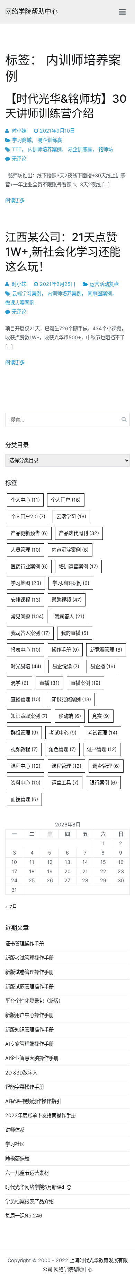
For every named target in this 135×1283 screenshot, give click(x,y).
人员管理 (25, 550)
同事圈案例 (100, 293)
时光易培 (26, 666)
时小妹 (19, 131)
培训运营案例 (78, 566)
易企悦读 (65, 666)
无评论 (19, 159)
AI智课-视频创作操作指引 (33, 1101)
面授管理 (24, 799)
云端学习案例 (26, 293)
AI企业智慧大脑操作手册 (31, 1058)
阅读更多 (15, 200)
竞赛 (101, 716)
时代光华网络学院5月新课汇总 (38, 1187)
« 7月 (11, 907)
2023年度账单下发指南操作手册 (40, 1115)
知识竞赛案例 (71, 699)
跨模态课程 (17, 1158)
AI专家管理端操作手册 (29, 1044)
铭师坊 (105, 149)
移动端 (69, 716)
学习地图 (26, 583)
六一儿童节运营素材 (27, 1173)
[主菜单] (122, 12)
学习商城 (22, 140)
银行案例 (103, 782)
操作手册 (65, 650)
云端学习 (71, 516)
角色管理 (62, 749)
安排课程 (25, 600)
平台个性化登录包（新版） (34, 1001)
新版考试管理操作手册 (29, 958)
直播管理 (25, 699)
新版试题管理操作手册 (29, 986)
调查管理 (106, 766)
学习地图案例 (70, 583)
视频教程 (24, 749)
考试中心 (62, 733)
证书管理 (102, 749)
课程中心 (25, 766)
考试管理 (102, 733)
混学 (19, 683)
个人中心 (25, 500)
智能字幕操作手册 (24, 1087)
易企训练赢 (50, 140)
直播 (49, 683)
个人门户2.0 (28, 516)
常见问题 (27, 616)
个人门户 (66, 500)
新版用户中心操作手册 (29, 1015)
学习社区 (15, 1144)
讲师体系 (15, 1130)
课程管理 (66, 766)
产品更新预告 (29, 533)
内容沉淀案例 (70, 550)
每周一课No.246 (23, 1215)
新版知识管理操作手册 (29, 1030)
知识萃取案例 (29, 716)
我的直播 (74, 633)
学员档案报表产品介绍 (29, 1201)
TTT (16, 149)
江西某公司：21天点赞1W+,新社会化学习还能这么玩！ (62, 251)
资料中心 (25, 782)
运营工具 (65, 782)
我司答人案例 (30, 633)
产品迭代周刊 (79, 533)
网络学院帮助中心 (31, 12)
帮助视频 (67, 600)
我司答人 (69, 616)
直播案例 (85, 683)
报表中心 (25, 650)
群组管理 (24, 733)
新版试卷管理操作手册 (29, 972)
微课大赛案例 (19, 303)
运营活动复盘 (104, 284)
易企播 (102, 666)
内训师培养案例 (45, 149)
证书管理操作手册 (24, 943)
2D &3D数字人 (21, 1073)
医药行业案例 (29, 566)
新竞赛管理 (106, 650)
